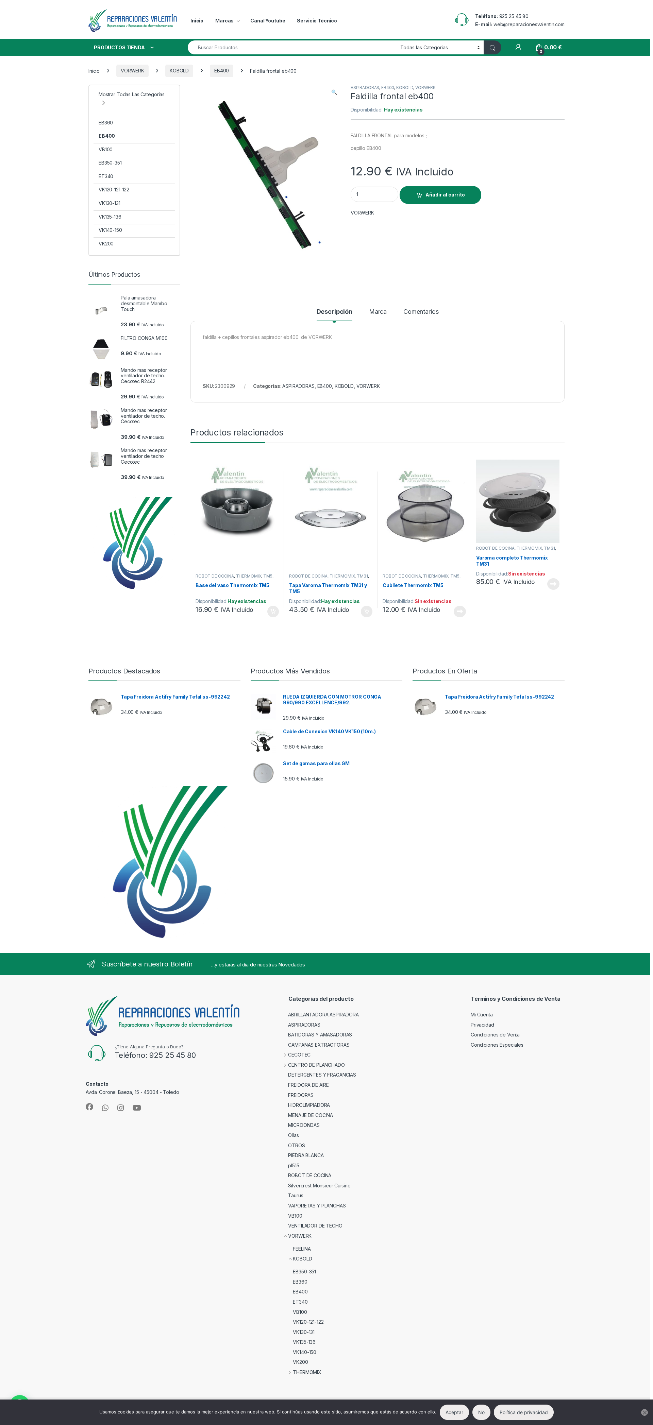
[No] (644, 1412)
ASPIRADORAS (365, 87)
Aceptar (454, 1412)
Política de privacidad (524, 1412)
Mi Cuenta (482, 1014)
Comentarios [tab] (420, 312)
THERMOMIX (249, 576)
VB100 (106, 149)
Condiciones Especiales (497, 1045)
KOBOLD (179, 70)
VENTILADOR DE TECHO (315, 1226)
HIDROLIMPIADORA (309, 1105)
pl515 (293, 1165)
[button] (334, 92)
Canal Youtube (267, 20)
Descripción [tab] (334, 312)
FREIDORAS (301, 1095)
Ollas (293, 1135)
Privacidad (482, 1025)
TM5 (267, 576)
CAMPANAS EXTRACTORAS (318, 1045)
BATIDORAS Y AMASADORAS (320, 1034)
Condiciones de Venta (495, 1034)
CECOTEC (299, 1055)
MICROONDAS (304, 1125)
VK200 (106, 243)
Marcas (224, 20)
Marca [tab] (378, 312)
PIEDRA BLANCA (305, 1155)
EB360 (106, 122)
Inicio (196, 20)
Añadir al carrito (445, 195)
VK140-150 (110, 230)
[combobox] (292, 47)
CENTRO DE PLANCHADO (316, 1065)
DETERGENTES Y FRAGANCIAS (322, 1075)
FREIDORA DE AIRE (308, 1085)
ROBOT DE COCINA (215, 576)
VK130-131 (109, 203)
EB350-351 (110, 163)
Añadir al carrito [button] (272, 611)
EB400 (221, 70)
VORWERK (132, 70)
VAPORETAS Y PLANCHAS (317, 1205)
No (481, 1412)
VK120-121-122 (114, 189)
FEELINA (302, 1249)
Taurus (295, 1195)
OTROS (296, 1145)
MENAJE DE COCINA (310, 1115)
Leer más (460, 611)
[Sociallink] (89, 1107)
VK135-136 (110, 217)
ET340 (106, 176)
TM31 (362, 576)
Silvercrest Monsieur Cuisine (319, 1185)
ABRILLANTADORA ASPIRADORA (323, 1014)
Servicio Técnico (317, 20)
